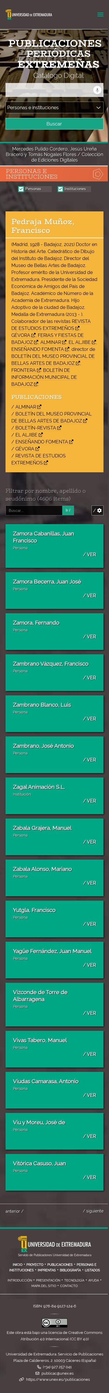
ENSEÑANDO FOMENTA (37, 349)
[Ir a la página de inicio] (49, 75)
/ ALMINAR (23, 407)
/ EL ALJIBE (24, 435)
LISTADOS (92, 1270)
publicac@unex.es (58, 1373)
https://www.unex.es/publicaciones (58, 1379)
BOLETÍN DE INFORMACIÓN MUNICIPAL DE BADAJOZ (44, 377)
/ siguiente (93, 1210)
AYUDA (93, 1280)
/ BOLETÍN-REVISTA (33, 428)
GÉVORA (20, 335)
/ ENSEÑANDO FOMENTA (39, 442)
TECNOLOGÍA (74, 1280)
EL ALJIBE (80, 342)
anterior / (15, 1211)
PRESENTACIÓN (48, 1280)
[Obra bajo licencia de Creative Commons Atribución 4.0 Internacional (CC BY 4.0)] (54, 1326)
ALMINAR (50, 342)
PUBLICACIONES (60, 1265)
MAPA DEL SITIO (43, 1286)
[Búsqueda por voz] (97, 90)
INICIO (17, 1265)
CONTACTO (69, 1286)
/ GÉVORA (22, 449)
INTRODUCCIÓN (20, 1280)
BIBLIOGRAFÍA (70, 1270)
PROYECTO (34, 1265)
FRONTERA (23, 370)
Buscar (54, 124)
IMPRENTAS (47, 1270)
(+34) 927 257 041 (57, 1367)
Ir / (68, 510)
